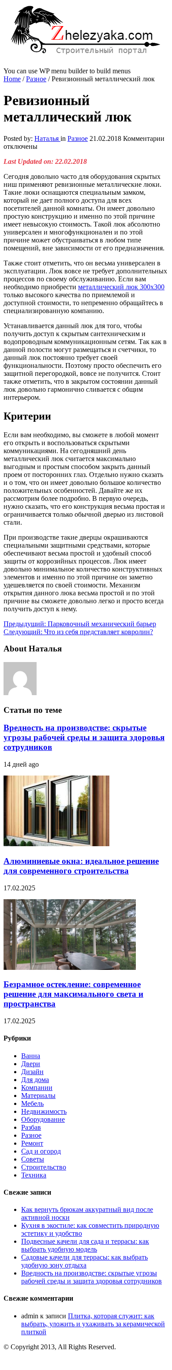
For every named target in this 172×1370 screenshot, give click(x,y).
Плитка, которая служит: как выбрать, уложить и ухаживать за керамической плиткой (93, 1324)
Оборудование (43, 1119)
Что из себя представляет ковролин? (78, 632)
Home (12, 79)
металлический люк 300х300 (121, 287)
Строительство (43, 1167)
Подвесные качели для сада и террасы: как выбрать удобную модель (85, 1245)
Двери (30, 1063)
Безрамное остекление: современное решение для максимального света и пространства (73, 994)
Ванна (30, 1056)
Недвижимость (44, 1111)
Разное (36, 79)
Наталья (47, 138)
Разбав (31, 1127)
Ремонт (32, 1143)
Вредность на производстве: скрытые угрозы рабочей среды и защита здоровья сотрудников (84, 737)
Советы (32, 1159)
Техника (33, 1175)
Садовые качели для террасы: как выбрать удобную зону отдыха (84, 1261)
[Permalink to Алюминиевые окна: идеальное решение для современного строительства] (56, 844)
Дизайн (32, 1071)
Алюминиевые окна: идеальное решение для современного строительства (81, 865)
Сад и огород (41, 1151)
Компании (36, 1087)
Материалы (38, 1095)
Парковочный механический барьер (80, 624)
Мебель (32, 1103)
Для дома (35, 1079)
